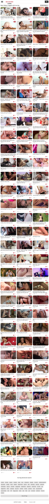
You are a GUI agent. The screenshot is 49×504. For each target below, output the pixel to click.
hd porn (42, 490)
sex (42, 486)
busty (20, 490)
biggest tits (3, 488)
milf (11, 490)
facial (11, 484)
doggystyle (18, 486)
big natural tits (39, 488)
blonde (25, 488)
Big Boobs (9, 2)
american (38, 490)
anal (23, 490)
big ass (8, 486)
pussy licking (3, 490)
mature (2, 492)
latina (8, 488)
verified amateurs (42, 482)
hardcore (42, 484)
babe (19, 482)
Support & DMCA (17, 502)
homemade (3, 486)
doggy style (15, 490)
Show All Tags (24, 495)
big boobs (3, 484)
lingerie (15, 484)
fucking (6, 482)
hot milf (38, 486)
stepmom (29, 486)
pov (29, 490)
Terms (25, 502)
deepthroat (23, 486)
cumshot (36, 482)
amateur (21, 488)
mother (2, 482)
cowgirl (7, 484)
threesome (27, 482)
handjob (15, 482)
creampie (12, 488)
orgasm (10, 482)
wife (28, 484)
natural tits (34, 486)
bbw (26, 490)
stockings (33, 484)
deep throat (20, 484)
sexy (22, 482)
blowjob (31, 482)
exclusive (33, 490)
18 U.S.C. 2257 (32, 502)
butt (8, 490)
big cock (17, 488)
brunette (12, 486)
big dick (37, 484)
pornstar (30, 488)
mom (34, 488)
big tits (25, 484)
